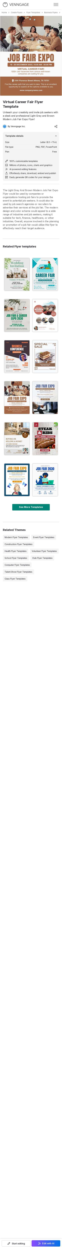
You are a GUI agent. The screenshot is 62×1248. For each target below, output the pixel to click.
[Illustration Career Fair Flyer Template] (45, 274)
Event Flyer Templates (43, 537)
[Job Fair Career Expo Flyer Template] (17, 315)
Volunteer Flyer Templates (44, 551)
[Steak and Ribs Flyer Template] (45, 438)
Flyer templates (33, 12)
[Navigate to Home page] (16, 4)
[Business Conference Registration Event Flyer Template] (17, 356)
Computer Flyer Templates (17, 565)
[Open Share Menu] (56, 126)
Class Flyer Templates (15, 578)
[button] (16, 1243)
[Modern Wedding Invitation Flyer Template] (17, 274)
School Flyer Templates (16, 558)
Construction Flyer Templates (18, 544)
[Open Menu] (56, 4)
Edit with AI (48, 1243)
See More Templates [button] (31, 507)
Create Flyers (16, 12)
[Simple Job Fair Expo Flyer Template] (45, 397)
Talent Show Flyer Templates (18, 572)
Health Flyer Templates (16, 551)
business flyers (51, 12)
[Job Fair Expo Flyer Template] (17, 480)
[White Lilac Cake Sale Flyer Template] (45, 356)
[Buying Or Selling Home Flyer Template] (17, 438)
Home (4, 12)
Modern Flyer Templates (16, 537)
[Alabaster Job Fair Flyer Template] (45, 480)
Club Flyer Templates (42, 558)
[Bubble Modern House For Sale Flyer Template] (45, 315)
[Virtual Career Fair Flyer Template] (17, 397)
